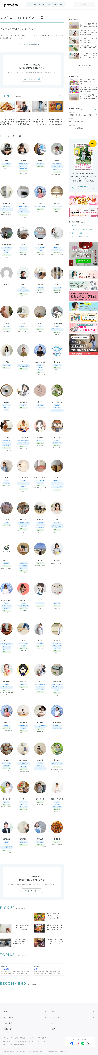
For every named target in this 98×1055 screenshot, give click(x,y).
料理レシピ (8, 1029)
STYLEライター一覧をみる (31, 44)
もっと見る (58, 95)
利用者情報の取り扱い (44, 1038)
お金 (48, 4)
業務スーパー (84, 233)
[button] (24, 5)
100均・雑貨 (8, 1023)
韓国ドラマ (73, 233)
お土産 (87, 236)
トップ (29, 4)
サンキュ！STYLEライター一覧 (36, 1041)
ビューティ (56, 1017)
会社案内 (5, 1044)
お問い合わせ (6, 1038)
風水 (91, 229)
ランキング (42, 4)
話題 (53, 1029)
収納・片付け (64, 4)
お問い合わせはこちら (31, 79)
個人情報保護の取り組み (17, 1044)
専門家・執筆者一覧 (21, 1041)
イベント (73, 236)
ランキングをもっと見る (83, 65)
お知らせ (54, 1038)
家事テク (55, 4)
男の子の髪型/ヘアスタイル (78, 229)
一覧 (95, 109)
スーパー (55, 1023)
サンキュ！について (8, 1041)
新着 (35, 4)
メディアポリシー (31, 1038)
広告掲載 (16, 1038)
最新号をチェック (83, 186)
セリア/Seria (74, 226)
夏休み (80, 236)
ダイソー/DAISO (86, 226)
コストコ (93, 233)
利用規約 (22, 1038)
